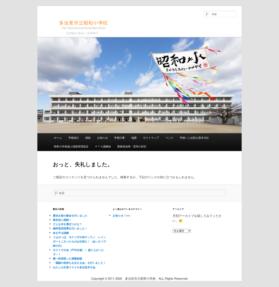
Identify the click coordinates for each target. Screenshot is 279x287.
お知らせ (102, 138)
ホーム (58, 138)
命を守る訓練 (61, 233)
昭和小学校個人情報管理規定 (71, 146)
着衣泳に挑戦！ (62, 220)
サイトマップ (151, 138)
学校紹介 (73, 138)
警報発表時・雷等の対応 (131, 146)
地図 (134, 138)
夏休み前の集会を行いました (70, 215)
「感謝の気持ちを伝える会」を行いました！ (79, 263)
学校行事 (119, 138)
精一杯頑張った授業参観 (67, 258)
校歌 (88, 138)
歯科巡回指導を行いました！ (70, 228)
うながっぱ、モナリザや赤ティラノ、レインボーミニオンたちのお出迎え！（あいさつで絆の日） (79, 241)
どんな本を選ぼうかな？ (67, 224)
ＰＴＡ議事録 (103, 146)
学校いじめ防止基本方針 (194, 138)
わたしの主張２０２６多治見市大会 (74, 267)
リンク (169, 138)
